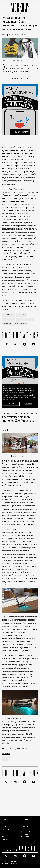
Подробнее (28, 403)
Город (4, 35)
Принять (11, 403)
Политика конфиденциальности (29, 827)
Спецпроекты (26, 831)
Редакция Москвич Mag (18, 35)
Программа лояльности (25, 835)
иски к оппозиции (8, 319)
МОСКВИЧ (20, 8)
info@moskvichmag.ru (14, 863)
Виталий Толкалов (8, 315)
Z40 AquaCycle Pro (17, 476)
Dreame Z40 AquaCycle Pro (13, 718)
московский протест (21, 323)
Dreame (5, 759)
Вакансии (25, 823)
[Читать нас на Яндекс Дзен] (24, 344)
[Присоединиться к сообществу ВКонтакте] (15, 344)
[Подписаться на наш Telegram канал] (6, 344)
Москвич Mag (12, 861)
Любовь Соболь (7, 323)
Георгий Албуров (21, 315)
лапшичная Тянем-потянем (24, 319)
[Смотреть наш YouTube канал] (33, 344)
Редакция (25, 820)
